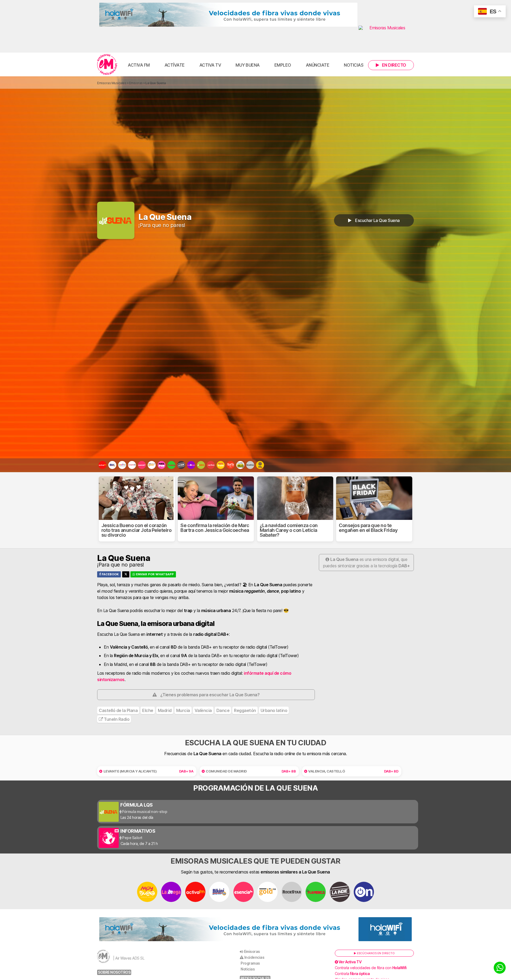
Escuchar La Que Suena (377, 220)
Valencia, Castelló (326, 771)
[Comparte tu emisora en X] (125, 574)
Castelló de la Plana (118, 710)
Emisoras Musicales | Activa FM (107, 64)
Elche (147, 710)
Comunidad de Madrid (226, 771)
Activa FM (139, 65)
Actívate (174, 65)
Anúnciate (317, 65)
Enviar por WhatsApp (154, 574)
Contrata (352, 973)
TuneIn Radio (116, 719)
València (203, 710)
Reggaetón (245, 710)
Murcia (183, 710)
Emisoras (136, 83)
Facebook (110, 574)
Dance (223, 710)
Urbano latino (274, 710)
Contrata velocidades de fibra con (371, 967)
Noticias (353, 65)
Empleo (282, 65)
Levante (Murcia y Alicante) (130, 771)
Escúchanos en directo (375, 953)
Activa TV (210, 65)
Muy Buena (248, 65)
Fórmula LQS (136, 805)
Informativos (137, 831)
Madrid (165, 710)
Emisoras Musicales (111, 83)
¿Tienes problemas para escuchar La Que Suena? (210, 694)
